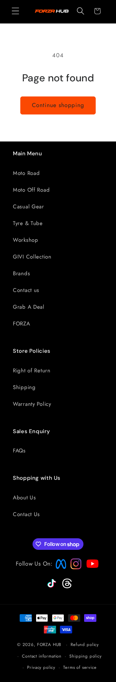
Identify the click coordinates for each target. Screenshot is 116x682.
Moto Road (26, 173)
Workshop (25, 240)
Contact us (26, 290)
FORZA (21, 323)
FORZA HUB (49, 644)
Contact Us (26, 514)
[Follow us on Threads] (66, 587)
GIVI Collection (32, 256)
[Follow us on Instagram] (74, 567)
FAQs (19, 450)
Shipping (24, 387)
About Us (24, 497)
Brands (21, 273)
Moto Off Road (31, 190)
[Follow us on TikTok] (51, 588)
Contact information (42, 656)
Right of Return (32, 370)
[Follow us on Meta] (59, 569)
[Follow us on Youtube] (91, 576)
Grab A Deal (28, 307)
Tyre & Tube (28, 223)
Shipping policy (85, 656)
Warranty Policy (32, 404)
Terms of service (79, 667)
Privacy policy (41, 667)
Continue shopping (58, 105)
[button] (15, 11)
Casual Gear (28, 206)
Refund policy (85, 644)
